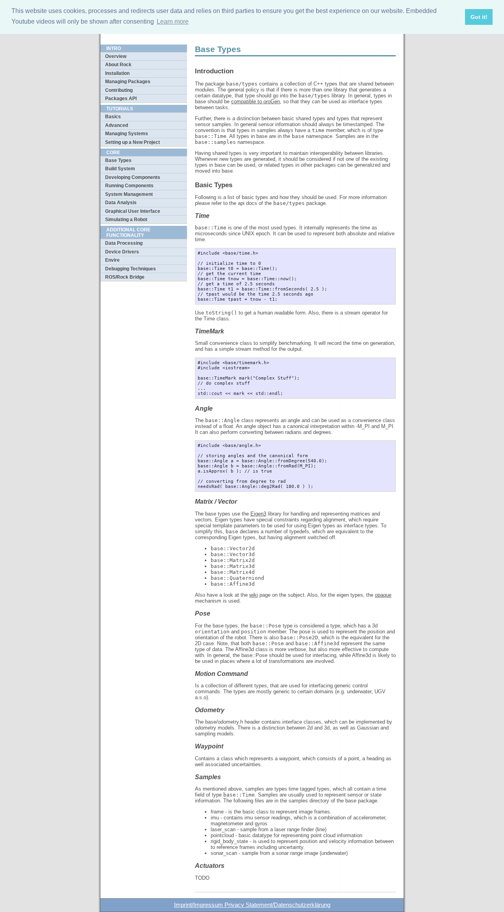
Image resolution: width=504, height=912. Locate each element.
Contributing (119, 90)
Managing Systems (126, 133)
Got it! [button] (479, 17)
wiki (253, 595)
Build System (120, 168)
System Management (129, 194)
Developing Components (132, 177)
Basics (113, 116)
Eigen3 (258, 514)
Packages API (121, 98)
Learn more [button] (173, 21)
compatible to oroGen (255, 101)
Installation (117, 73)
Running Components (129, 185)
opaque (383, 595)
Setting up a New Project (132, 142)
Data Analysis (121, 202)
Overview (115, 56)
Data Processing (124, 243)
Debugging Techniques (130, 269)
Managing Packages (127, 81)
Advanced (116, 125)
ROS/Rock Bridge (125, 277)
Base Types (118, 160)
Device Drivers (122, 252)
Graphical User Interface (132, 211)
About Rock (118, 64)
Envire (112, 260)
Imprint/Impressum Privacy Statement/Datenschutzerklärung (252, 905)
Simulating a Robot (126, 219)
